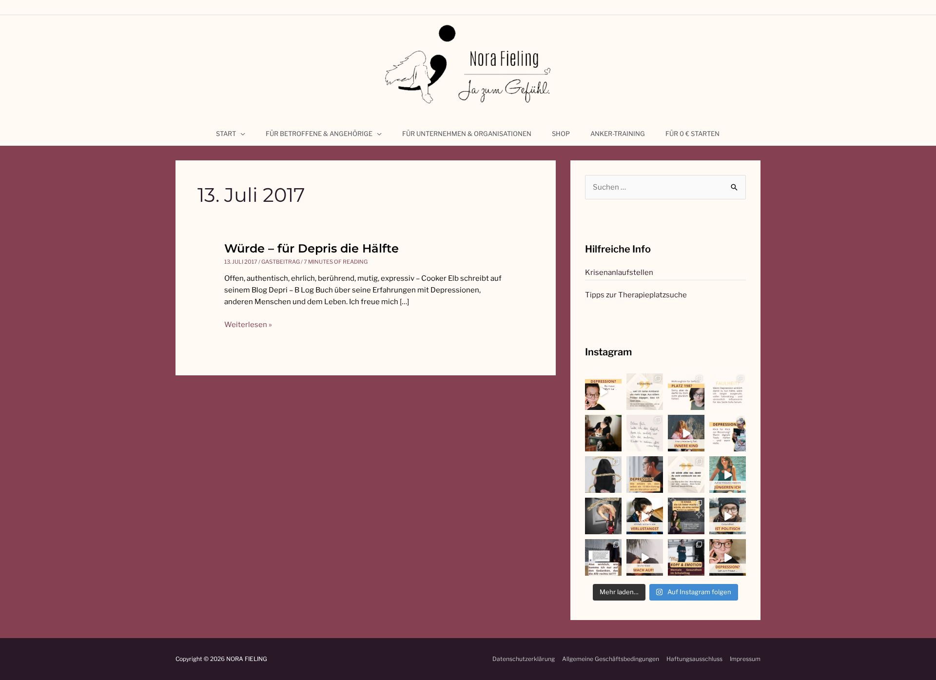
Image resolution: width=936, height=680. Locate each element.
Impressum (745, 658)
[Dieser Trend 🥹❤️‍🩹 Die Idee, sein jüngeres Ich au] (727, 474)
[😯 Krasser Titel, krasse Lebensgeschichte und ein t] (686, 474)
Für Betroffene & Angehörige (319, 133)
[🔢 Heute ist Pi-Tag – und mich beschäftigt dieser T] (603, 474)
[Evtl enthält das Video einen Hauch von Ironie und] (727, 516)
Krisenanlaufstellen (619, 272)
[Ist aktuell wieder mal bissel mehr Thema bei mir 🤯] (644, 516)
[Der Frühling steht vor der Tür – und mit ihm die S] (603, 391)
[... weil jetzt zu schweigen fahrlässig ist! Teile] (603, 557)
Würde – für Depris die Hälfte (311, 248)
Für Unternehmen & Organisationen (466, 133)
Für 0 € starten (692, 133)
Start (226, 133)
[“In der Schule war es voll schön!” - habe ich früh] (686, 557)
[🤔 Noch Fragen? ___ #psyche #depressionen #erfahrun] (727, 391)
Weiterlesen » (248, 324)
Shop (561, 133)
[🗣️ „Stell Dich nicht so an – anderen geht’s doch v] (686, 391)
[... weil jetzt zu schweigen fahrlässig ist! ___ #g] (644, 557)
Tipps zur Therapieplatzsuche (636, 295)
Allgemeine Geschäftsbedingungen (610, 658)
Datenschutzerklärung (523, 658)
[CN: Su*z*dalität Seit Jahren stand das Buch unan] (644, 391)
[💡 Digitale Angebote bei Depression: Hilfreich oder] (727, 433)
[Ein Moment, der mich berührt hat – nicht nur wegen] (603, 433)
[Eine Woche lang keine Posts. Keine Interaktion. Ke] (644, 474)
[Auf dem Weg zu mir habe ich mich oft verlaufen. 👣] (603, 516)
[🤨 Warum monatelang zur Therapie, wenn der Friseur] (727, 557)
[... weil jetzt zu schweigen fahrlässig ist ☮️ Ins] (686, 516)
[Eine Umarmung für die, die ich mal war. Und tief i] (686, 433)
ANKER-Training (617, 133)
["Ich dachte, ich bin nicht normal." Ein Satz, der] (644, 433)
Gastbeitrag (280, 261)
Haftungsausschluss (694, 658)
